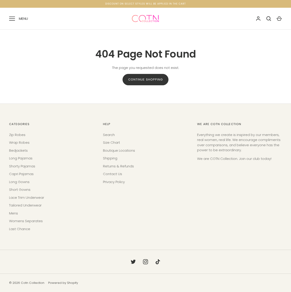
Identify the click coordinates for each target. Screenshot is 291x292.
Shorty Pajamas (22, 166)
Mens (13, 213)
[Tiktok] (158, 262)
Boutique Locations (119, 150)
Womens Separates (26, 221)
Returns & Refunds (118, 166)
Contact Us (112, 173)
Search (109, 134)
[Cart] (279, 19)
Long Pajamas (21, 158)
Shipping (110, 158)
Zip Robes (17, 134)
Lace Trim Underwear (26, 197)
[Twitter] (133, 262)
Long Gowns (19, 181)
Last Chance (19, 229)
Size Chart (111, 142)
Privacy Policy (114, 181)
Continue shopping (145, 79)
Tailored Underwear (25, 205)
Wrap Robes (19, 142)
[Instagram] (145, 262)
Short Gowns (19, 189)
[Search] (269, 19)
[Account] (258, 19)
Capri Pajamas (21, 173)
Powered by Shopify (63, 283)
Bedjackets (18, 150)
